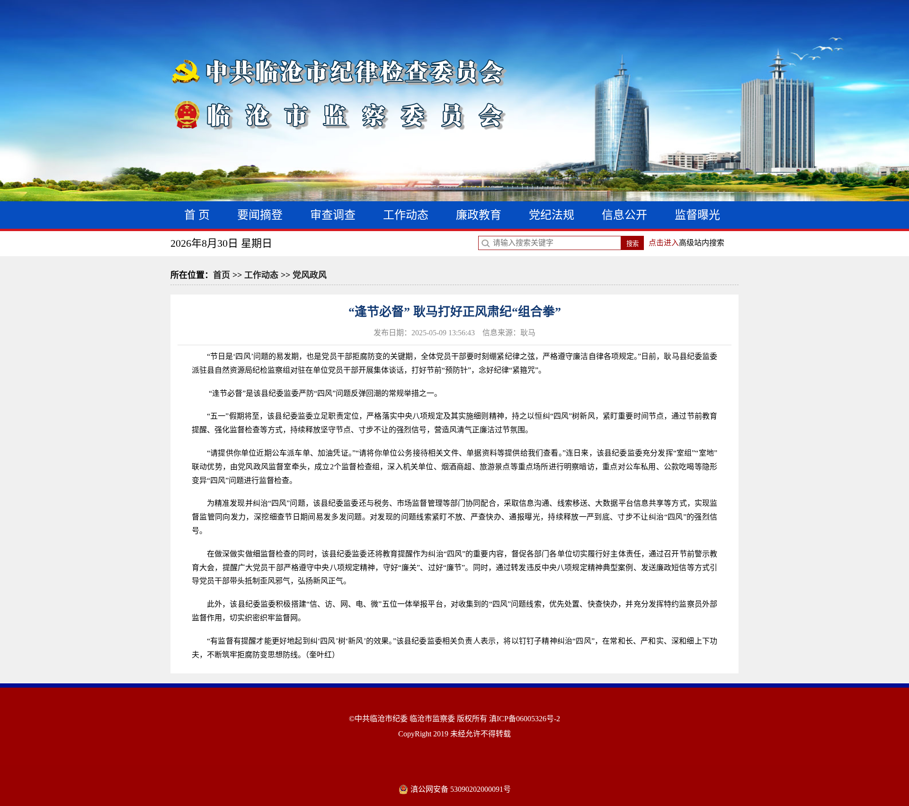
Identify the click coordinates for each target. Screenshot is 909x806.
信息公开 (624, 215)
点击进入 (664, 243)
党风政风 (310, 275)
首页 (221, 275)
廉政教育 (478, 215)
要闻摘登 (260, 215)
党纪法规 (551, 215)
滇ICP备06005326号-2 (524, 719)
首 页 (197, 215)
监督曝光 (697, 215)
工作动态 (405, 215)
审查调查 (333, 215)
